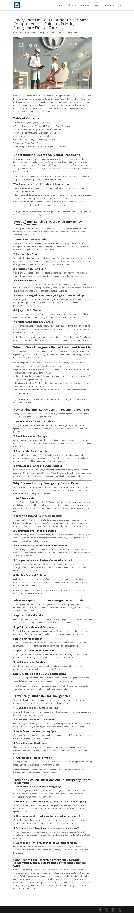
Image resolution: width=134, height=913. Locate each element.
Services (95, 5)
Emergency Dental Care (67, 32)
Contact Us (110, 5)
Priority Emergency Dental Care (29, 32)
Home (62, 5)
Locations (84, 5)
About (71, 5)
